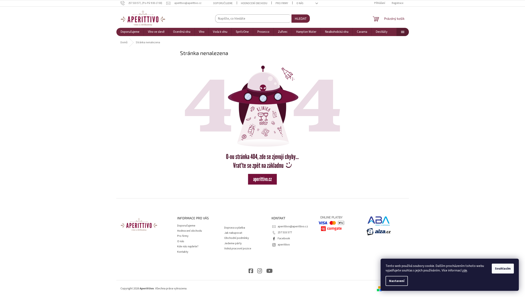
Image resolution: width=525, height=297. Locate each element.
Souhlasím (503, 268)
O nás (299, 3)
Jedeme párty (233, 243)
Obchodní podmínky (236, 238)
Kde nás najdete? (187, 246)
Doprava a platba (234, 228)
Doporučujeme (223, 3)
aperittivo (284, 245)
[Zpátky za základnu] (262, 125)
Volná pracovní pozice (237, 249)
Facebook (284, 238)
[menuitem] (130, 32)
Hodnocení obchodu (254, 3)
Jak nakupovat (233, 233)
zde (464, 270)
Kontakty (182, 252)
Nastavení (396, 281)
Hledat (301, 18)
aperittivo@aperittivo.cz (293, 226)
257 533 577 (285, 232)
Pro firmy (282, 3)
